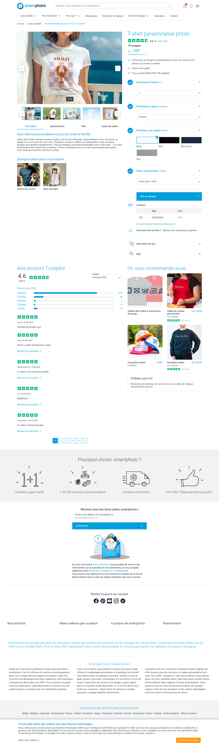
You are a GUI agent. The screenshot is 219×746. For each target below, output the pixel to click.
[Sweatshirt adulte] (184, 342)
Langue (95, 274)
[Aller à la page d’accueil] (31, 6)
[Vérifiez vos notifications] (191, 5)
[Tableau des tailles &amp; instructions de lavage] (145, 290)
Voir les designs (148, 196)
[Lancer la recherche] (170, 6)
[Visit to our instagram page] (116, 601)
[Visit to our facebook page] (96, 601)
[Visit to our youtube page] (109, 601)
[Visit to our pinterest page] (103, 601)
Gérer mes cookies (27, 740)
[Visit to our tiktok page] (123, 601)
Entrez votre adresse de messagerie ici (94, 514)
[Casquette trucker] (145, 342)
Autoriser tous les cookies (188, 740)
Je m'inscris (82, 525)
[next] (85, 440)
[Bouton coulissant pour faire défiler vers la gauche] (21, 68)
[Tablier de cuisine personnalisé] (184, 290)
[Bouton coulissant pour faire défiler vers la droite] (118, 68)
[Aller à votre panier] (198, 5)
